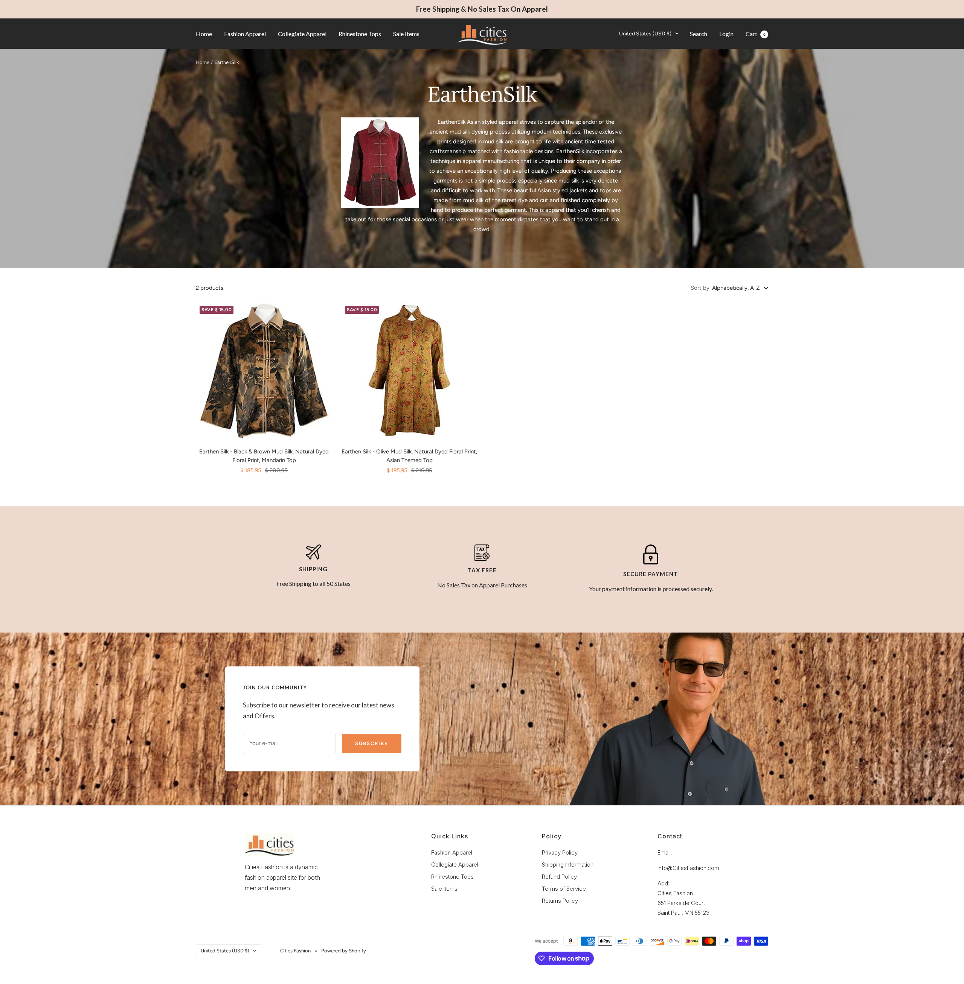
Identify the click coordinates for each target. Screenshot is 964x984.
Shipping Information (567, 864)
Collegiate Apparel (302, 33)
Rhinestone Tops (360, 33)
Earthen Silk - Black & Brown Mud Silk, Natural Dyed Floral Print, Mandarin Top (264, 456)
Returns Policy (560, 900)
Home (204, 33)
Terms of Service (564, 888)
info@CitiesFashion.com (688, 867)
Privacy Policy (560, 852)
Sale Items (406, 33)
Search (698, 33)
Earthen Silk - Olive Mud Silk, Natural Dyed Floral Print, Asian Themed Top (409, 456)
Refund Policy (559, 876)
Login (726, 33)
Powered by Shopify (343, 951)
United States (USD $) (645, 33)
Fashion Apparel (245, 33)
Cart (756, 33)
